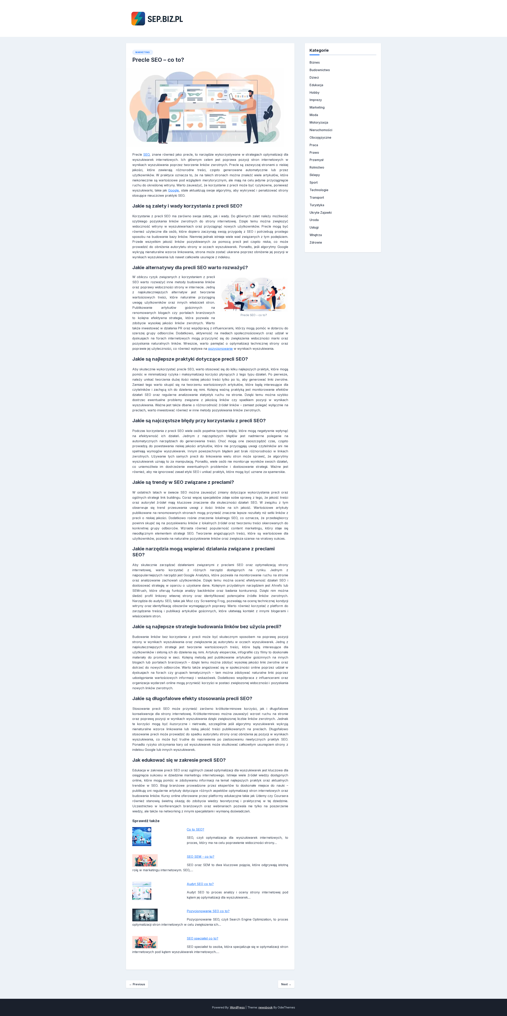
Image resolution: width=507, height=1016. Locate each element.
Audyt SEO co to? (200, 884)
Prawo (314, 152)
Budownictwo (320, 70)
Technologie (319, 190)
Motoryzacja (319, 122)
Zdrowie (316, 242)
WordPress (237, 1007)
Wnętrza (316, 235)
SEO (146, 154)
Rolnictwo (317, 167)
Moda (314, 115)
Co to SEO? (195, 829)
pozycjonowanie (220, 349)
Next (286, 984)
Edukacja (316, 85)
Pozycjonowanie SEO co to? (208, 911)
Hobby (314, 92)
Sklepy (315, 175)
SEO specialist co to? (202, 938)
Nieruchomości (321, 130)
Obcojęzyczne (320, 137)
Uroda (314, 220)
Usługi (314, 227)
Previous (137, 984)
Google (173, 190)
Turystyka (317, 205)
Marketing (142, 52)
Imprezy (316, 100)
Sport (314, 182)
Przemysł (316, 160)
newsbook (265, 1007)
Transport (317, 197)
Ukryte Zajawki (321, 212)
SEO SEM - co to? (200, 857)
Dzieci (314, 77)
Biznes (315, 62)
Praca (314, 145)
